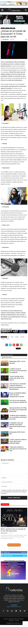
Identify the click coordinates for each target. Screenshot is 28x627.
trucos (7, 338)
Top (14, 28)
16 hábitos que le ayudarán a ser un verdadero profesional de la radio (18, 417)
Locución (22, 336)
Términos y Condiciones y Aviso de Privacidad (13, 619)
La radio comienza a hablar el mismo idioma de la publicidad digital (18, 441)
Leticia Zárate (4, 533)
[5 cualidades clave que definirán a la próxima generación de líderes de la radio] (5, 424)
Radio (11, 28)
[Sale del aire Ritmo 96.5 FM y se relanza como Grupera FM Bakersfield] (5, 409)
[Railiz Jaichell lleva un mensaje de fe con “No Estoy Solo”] (14, 517)
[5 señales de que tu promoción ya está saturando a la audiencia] (5, 370)
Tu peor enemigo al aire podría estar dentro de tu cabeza (16, 378)
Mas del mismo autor (7, 357)
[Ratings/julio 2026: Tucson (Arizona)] (5, 363)
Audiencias (3, 365)
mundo (3, 338)
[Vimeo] (20, 611)
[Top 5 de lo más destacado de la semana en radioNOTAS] (5, 402)
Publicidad (11, 620)
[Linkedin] (11, 611)
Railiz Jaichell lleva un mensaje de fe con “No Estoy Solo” (13, 530)
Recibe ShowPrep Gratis (14, 545)
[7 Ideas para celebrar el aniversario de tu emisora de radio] (5, 449)
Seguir (24, 555)
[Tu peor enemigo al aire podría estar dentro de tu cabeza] (5, 378)
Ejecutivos (3, 387)
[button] (26, 10)
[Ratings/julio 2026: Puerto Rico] (5, 434)
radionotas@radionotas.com (14, 606)
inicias (12, 336)
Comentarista (4, 419)
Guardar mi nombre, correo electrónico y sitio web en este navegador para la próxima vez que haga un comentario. (14, 492)
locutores (7, 28)
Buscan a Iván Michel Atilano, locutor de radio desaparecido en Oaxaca (17, 394)
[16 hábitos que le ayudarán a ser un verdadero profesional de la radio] (5, 417)
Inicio (2, 25)
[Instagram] (7, 611)
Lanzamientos (4, 526)
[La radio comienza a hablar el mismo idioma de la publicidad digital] (5, 441)
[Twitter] (16, 611)
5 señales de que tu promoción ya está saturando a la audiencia (18, 370)
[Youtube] (24, 611)
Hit (8, 336)
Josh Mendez (6, 39)
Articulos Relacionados (7, 355)
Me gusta (23, 552)
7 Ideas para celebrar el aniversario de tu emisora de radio (17, 448)
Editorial (2, 28)
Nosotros (17, 620)
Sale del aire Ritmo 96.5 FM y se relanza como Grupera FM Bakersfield (18, 409)
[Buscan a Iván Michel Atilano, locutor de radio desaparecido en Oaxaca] (5, 394)
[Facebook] (3, 611)
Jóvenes (17, 336)
